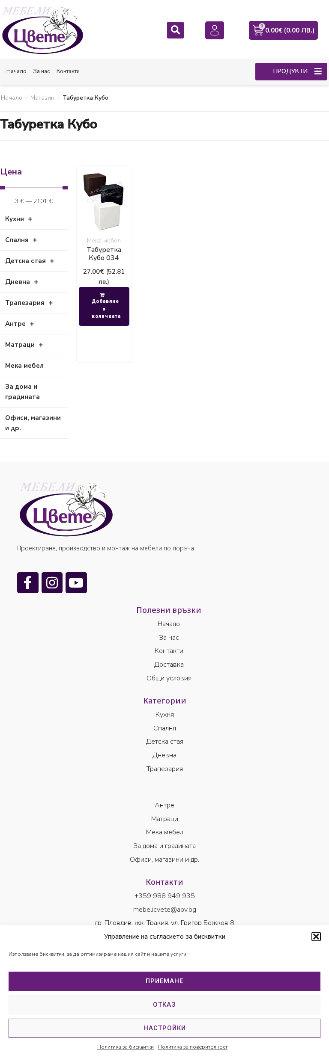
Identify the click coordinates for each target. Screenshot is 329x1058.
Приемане (164, 981)
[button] (316, 936)
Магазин (42, 98)
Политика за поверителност (192, 1046)
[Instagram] (52, 583)
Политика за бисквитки (125, 1046)
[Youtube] (76, 583)
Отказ (164, 1004)
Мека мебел (104, 240)
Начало (11, 98)
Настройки (165, 1028)
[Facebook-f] (28, 583)
